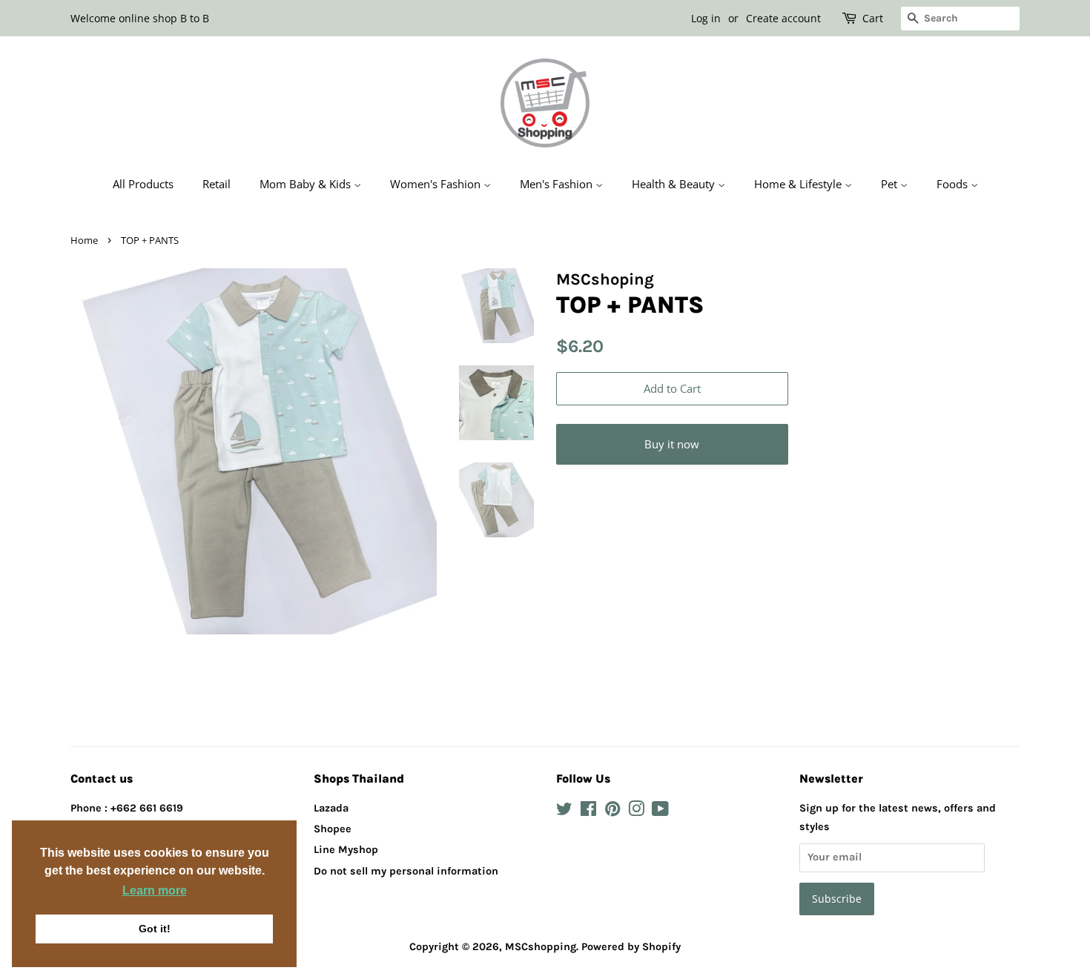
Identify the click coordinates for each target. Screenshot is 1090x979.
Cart (872, 18)
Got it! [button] (155, 929)
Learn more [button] (154, 890)
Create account (783, 18)
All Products (143, 183)
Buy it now (671, 444)
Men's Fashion (557, 183)
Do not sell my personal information (406, 871)
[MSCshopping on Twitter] (564, 812)
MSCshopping (540, 946)
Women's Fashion (436, 183)
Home (84, 240)
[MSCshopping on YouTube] (660, 812)
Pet (890, 183)
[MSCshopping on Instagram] (636, 812)
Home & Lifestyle (799, 183)
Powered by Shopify (631, 946)
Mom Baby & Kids (307, 183)
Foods (954, 183)
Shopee (332, 829)
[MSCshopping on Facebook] (588, 812)
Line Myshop (346, 849)
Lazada (331, 808)
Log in (706, 18)
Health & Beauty (675, 183)
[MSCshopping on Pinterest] (612, 812)
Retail (216, 183)
